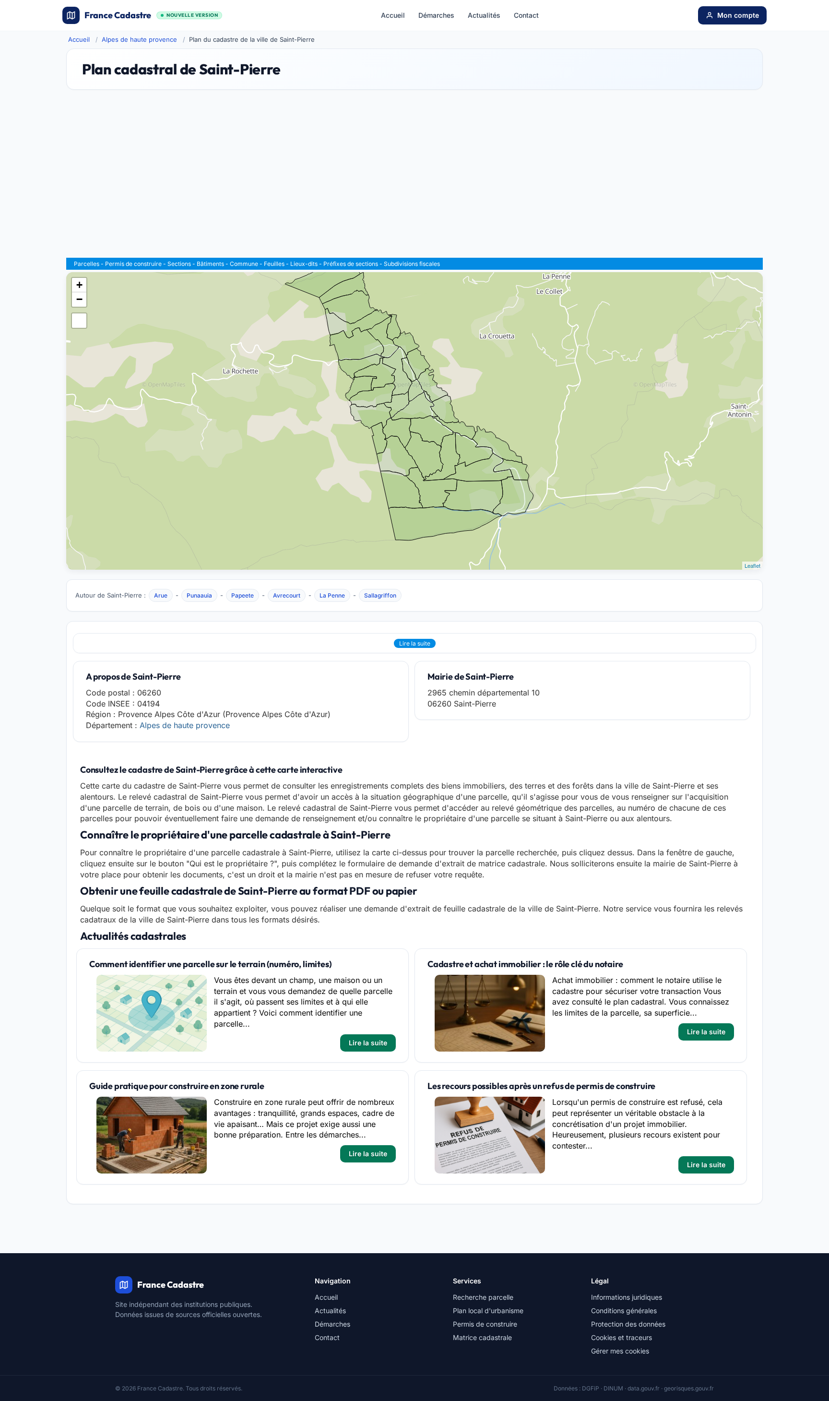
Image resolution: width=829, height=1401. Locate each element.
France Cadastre (151, 15)
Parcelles (86, 263)
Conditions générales (624, 1310)
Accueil (393, 15)
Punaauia (199, 595)
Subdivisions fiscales (412, 263)
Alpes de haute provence (139, 39)
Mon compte (738, 15)
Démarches (436, 15)
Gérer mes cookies (620, 1351)
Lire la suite (414, 643)
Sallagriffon (380, 595)
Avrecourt (286, 595)
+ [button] (79, 285)
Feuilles (274, 263)
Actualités (484, 15)
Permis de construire (133, 263)
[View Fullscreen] (79, 320)
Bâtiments (210, 263)
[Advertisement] (414, 178)
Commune (244, 263)
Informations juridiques (626, 1297)
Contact (526, 15)
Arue (160, 595)
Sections (179, 263)
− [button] (79, 299)
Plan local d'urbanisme (488, 1310)
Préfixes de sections (350, 263)
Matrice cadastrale (482, 1337)
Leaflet (752, 565)
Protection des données (628, 1324)
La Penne (332, 595)
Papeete (242, 595)
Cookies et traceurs (621, 1337)
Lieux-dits (304, 263)
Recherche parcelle (483, 1297)
